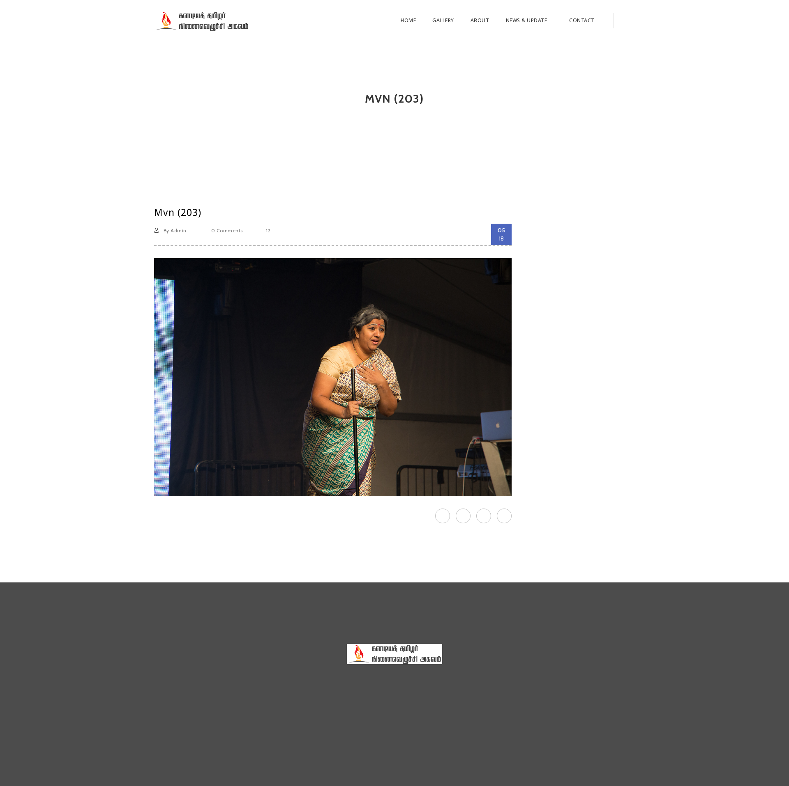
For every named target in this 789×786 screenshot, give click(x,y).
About (480, 20)
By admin (174, 230)
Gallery (443, 20)
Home (408, 20)
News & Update (527, 20)
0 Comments (226, 230)
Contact (582, 20)
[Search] (624, 20)
